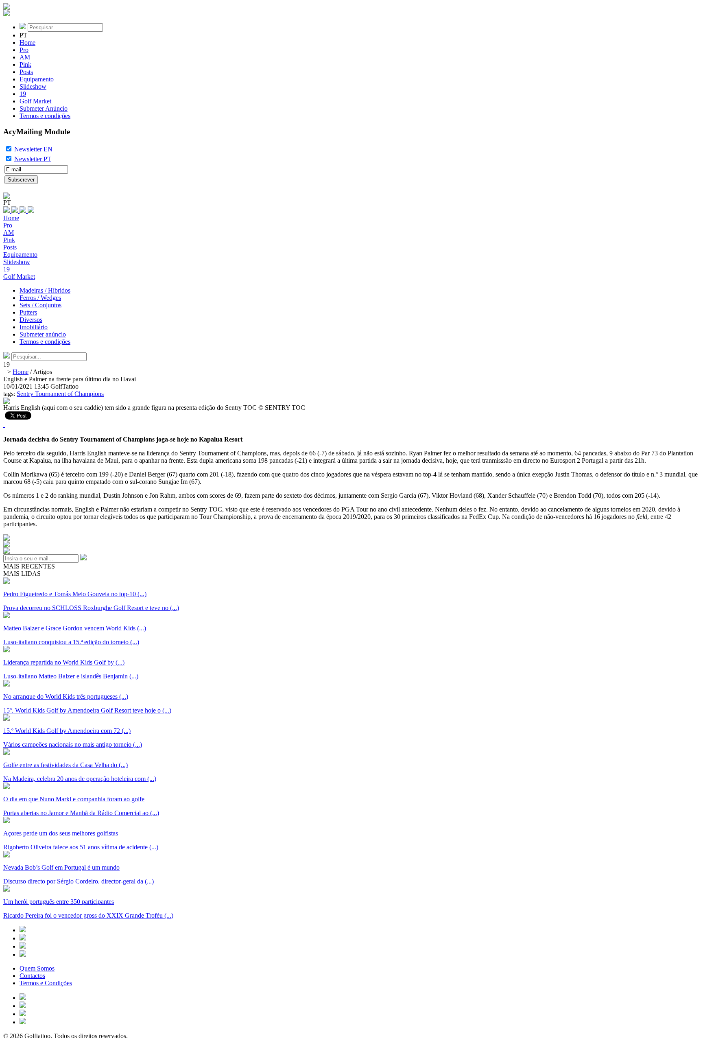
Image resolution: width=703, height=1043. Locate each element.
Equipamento (37, 79)
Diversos (31, 319)
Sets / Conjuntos (40, 305)
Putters (28, 312)
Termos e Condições (46, 983)
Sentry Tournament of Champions (60, 393)
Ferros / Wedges (40, 297)
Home (27, 42)
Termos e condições (45, 115)
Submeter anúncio (43, 334)
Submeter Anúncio (44, 108)
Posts (26, 71)
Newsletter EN (33, 149)
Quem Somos (37, 968)
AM (25, 57)
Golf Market (35, 101)
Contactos (32, 975)
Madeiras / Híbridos (45, 290)
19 (23, 93)
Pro (24, 49)
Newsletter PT (32, 158)
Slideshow (33, 86)
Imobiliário (34, 327)
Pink (25, 64)
